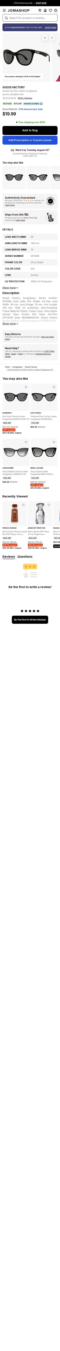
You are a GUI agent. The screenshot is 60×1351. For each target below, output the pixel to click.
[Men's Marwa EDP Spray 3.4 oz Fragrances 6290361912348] (48, 505)
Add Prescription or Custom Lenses (30, 140)
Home (7, 367)
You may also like (12, 162)
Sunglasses (17, 367)
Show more (9, 323)
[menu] (4, 10)
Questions (24, 556)
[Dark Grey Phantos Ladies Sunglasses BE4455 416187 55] (26, 387)
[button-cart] (56, 10)
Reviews (8, 556)
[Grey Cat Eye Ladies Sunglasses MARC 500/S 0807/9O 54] (54, 442)
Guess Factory (31, 367)
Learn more (10, 205)
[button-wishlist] (50, 10)
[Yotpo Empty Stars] (9, 98)
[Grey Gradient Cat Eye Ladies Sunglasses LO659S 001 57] (26, 442)
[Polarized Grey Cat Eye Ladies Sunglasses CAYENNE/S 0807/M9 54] (54, 387)
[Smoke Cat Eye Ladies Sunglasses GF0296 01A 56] (52, 38)
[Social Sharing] (45, 38)
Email (13, 354)
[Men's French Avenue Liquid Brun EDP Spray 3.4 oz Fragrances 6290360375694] (23, 505)
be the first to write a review (30, 619)
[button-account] (45, 10)
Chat (20, 354)
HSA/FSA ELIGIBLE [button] (31, 104)
